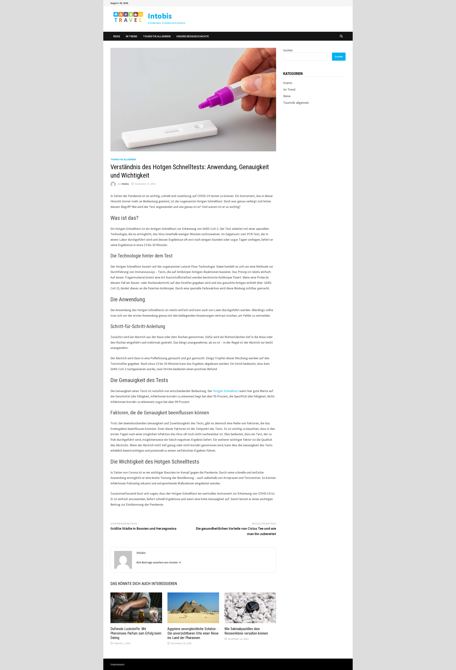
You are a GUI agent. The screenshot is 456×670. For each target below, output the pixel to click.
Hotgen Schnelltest (226, 391)
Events (287, 83)
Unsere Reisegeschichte (192, 36)
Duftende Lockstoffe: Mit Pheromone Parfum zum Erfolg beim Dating (135, 633)
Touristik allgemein (157, 36)
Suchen (288, 50)
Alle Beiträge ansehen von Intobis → (158, 562)
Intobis (160, 16)
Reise (116, 36)
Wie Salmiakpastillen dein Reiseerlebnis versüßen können (246, 631)
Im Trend (131, 36)
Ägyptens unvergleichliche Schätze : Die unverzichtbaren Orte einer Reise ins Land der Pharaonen (193, 633)
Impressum (117, 664)
